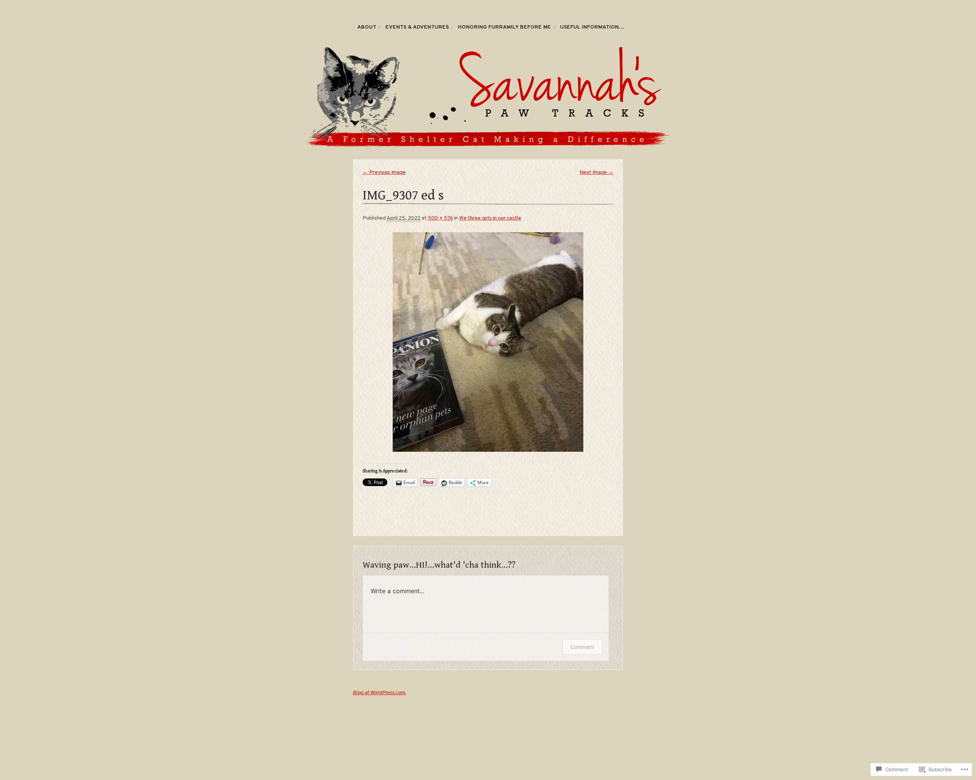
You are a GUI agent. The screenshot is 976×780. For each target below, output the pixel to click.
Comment (582, 647)
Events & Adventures (417, 27)
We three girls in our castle (490, 218)
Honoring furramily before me (504, 27)
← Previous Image (384, 172)
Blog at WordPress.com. (379, 693)
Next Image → (596, 172)
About (366, 27)
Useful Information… (592, 27)
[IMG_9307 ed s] (488, 342)
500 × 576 (440, 218)
